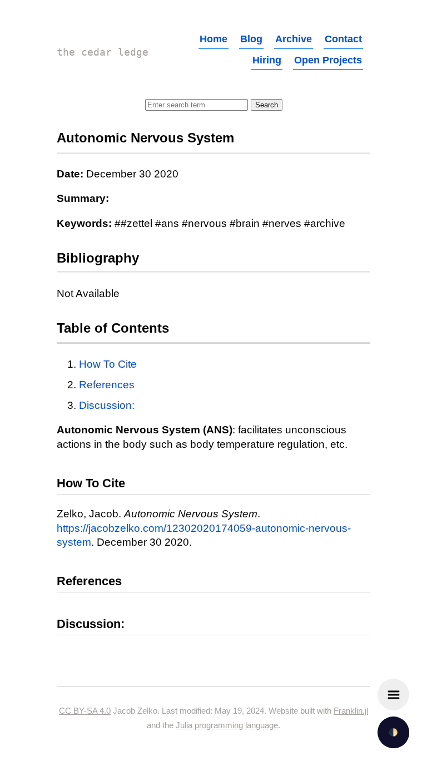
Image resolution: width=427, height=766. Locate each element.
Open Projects (328, 60)
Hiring (266, 60)
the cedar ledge (102, 52)
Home (213, 39)
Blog (251, 39)
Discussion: (107, 405)
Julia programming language (227, 725)
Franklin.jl (351, 710)
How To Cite (108, 364)
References (107, 385)
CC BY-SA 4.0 (85, 710)
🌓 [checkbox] (393, 732)
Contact (343, 39)
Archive (293, 39)
